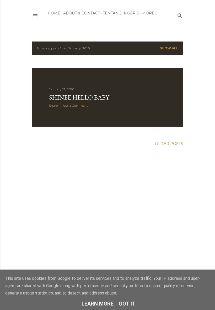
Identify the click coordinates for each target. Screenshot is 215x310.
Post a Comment (75, 105)
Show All (169, 48)
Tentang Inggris (121, 13)
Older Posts (169, 143)
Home (54, 13)
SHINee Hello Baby (79, 97)
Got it (127, 304)
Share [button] (53, 105)
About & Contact (81, 13)
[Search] (180, 14)
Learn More (98, 304)
